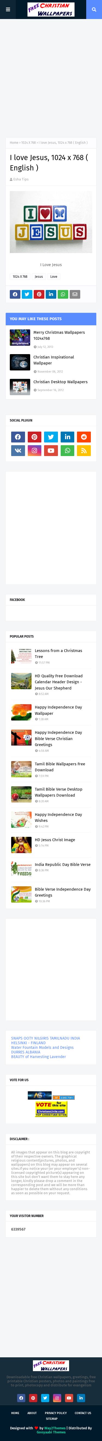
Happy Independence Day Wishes (58, 817)
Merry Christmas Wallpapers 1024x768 (59, 335)
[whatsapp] (68, 450)
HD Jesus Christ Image (55, 839)
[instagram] (35, 450)
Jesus (39, 277)
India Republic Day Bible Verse (63, 864)
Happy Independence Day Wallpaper (58, 710)
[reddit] (84, 437)
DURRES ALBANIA (25, 1052)
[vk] (18, 450)
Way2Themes (55, 1428)
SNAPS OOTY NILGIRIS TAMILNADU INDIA (45, 1038)
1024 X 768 (28, 143)
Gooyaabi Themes (51, 1432)
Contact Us (83, 1413)
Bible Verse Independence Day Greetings (63, 892)
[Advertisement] (51, 78)
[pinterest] (35, 437)
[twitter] (51, 437)
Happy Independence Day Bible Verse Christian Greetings (58, 738)
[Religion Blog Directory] (64, 1098)
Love (53, 277)
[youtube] (51, 450)
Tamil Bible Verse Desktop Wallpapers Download (58, 792)
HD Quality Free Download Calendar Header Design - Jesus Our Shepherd (59, 682)
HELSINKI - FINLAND (28, 1043)
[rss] (84, 450)
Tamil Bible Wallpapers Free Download (60, 767)
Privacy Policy (56, 1413)
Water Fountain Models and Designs (42, 1047)
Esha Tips (21, 179)
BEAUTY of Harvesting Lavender (38, 1057)
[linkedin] (68, 437)
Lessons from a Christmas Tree (58, 653)
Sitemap (52, 1419)
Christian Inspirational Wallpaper (53, 360)
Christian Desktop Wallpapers (60, 381)
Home (14, 143)
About (32, 1413)
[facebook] (18, 437)
